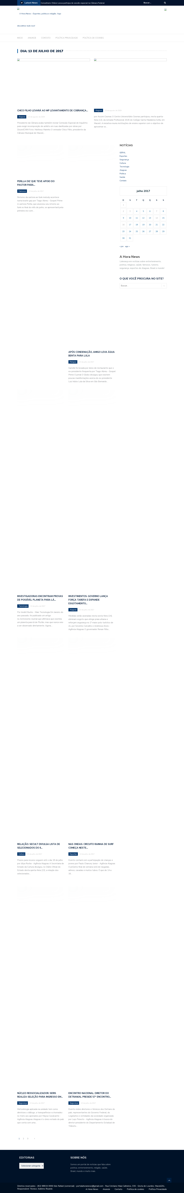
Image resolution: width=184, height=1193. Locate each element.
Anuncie (106, 1189)
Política (123, 173)
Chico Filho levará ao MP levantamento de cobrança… (52, 110)
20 (150, 224)
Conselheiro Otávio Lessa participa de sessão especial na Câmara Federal (73, 3)
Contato (123, 180)
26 (143, 231)
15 (163, 218)
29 (163, 231)
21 (157, 224)
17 (130, 224)
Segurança (23, 1103)
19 (143, 224)
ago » (127, 246)
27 (150, 231)
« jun (122, 246)
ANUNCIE (32, 38)
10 (130, 218)
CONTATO (46, 38)
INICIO (20, 38)
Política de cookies (135, 1189)
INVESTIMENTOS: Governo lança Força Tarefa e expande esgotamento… (88, 600)
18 (137, 224)
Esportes (73, 854)
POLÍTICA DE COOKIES (93, 38)
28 (157, 231)
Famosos (22, 191)
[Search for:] (151, 3)
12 (143, 218)
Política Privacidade (158, 1189)
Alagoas (22, 117)
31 (130, 238)
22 (163, 224)
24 (130, 231)
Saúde (122, 177)
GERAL (123, 152)
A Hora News (92, 1189)
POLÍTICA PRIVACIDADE (66, 38)
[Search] (165, 3)
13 (150, 218)
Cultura (21, 854)
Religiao (73, 362)
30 (123, 238)
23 (123, 231)
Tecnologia (23, 606)
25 (137, 231)
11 (137, 218)
